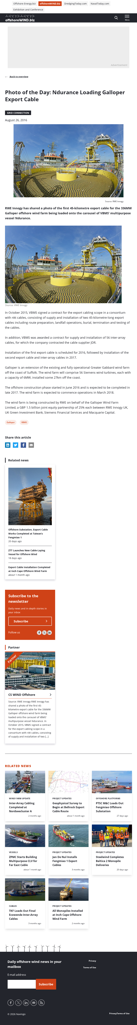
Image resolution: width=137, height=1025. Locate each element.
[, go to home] (20, 18)
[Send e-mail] (34, 1003)
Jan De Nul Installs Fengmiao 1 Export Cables (64, 861)
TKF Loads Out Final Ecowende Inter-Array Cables (23, 915)
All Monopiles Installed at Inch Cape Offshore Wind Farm (67, 915)
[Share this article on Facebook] (23, 445)
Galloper (11, 423)
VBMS (24, 423)
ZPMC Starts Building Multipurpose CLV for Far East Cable (23, 861)
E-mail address (17, 975)
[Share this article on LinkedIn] (7, 445)
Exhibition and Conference (28, 9)
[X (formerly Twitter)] (44, 632)
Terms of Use (89, 967)
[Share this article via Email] (31, 445)
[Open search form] (116, 17)
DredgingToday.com (75, 3)
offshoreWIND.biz (50, 3)
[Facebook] (39, 632)
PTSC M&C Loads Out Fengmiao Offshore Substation (109, 807)
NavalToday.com (100, 3)
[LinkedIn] (49, 632)
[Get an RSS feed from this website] (41, 1003)
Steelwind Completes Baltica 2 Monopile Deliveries (110, 861)
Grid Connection (18, 112)
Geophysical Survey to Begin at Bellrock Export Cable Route (68, 807)
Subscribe (21, 621)
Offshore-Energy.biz (24, 3)
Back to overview (18, 76)
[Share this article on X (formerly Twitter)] (15, 445)
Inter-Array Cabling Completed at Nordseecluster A (21, 807)
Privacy (92, 960)
